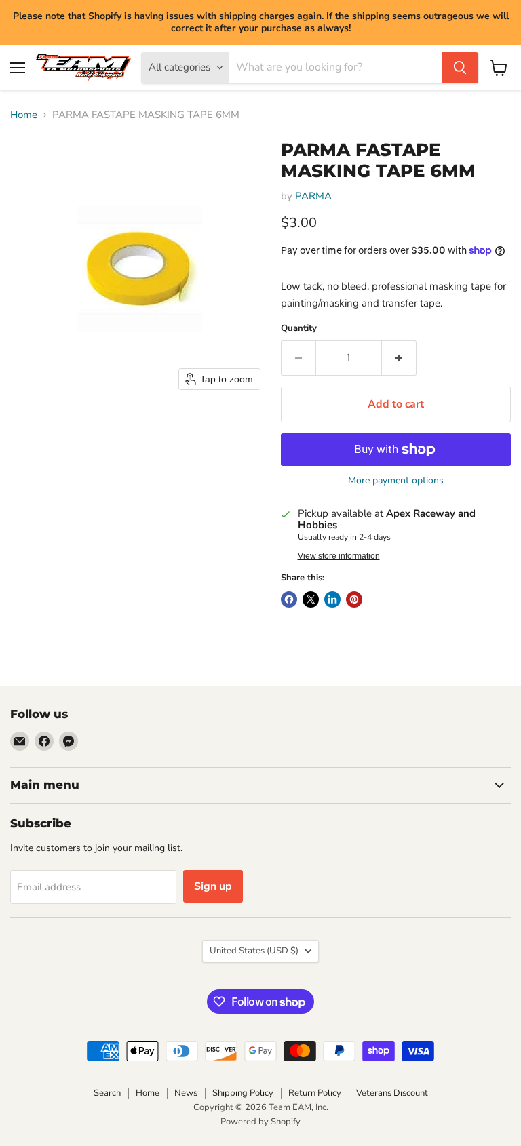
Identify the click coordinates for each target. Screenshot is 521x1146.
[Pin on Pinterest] (354, 599)
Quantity (299, 328)
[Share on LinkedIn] (332, 599)
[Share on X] (311, 599)
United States (254, 951)
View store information (339, 556)
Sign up (213, 886)
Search (107, 1093)
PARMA (313, 196)
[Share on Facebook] (289, 599)
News (185, 1093)
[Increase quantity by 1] (399, 358)
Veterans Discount (392, 1093)
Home (23, 115)
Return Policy (314, 1093)
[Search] (460, 67)
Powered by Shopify (260, 1121)
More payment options (396, 480)
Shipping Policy (242, 1093)
